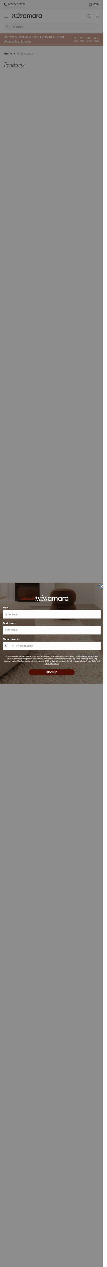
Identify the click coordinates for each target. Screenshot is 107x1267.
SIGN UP (51, 672)
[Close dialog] (101, 586)
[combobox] (9, 646)
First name (9, 623)
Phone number (11, 639)
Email (6, 607)
